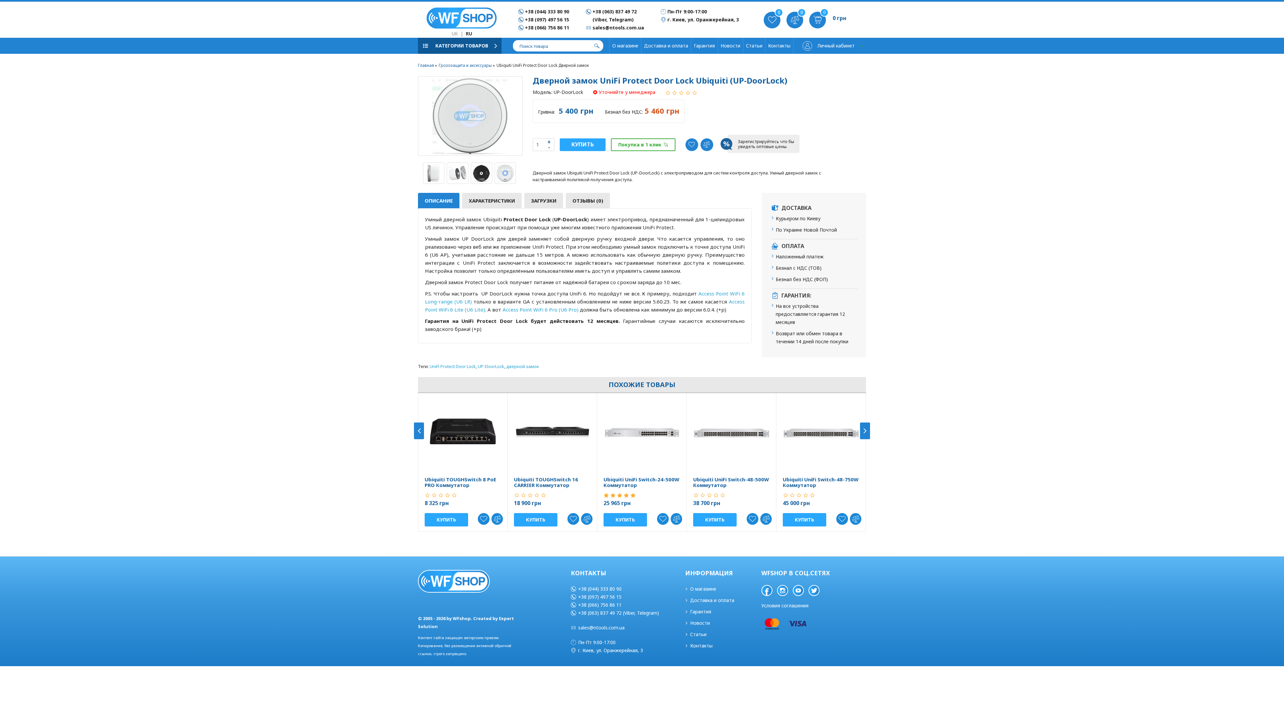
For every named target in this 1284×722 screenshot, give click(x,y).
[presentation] (419, 431)
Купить (582, 144)
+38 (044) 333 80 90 (547, 11)
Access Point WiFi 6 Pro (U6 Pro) (540, 309)
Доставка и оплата (666, 45)
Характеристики (492, 200)
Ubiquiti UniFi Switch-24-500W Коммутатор (641, 482)
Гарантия (704, 45)
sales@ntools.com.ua (601, 627)
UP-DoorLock (491, 366)
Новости (730, 45)
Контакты (779, 45)
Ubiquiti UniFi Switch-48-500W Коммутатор (731, 482)
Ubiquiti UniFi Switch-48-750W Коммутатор (821, 482)
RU (469, 33)
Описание (439, 200)
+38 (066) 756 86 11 (547, 27)
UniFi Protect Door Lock (453, 366)
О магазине (625, 45)
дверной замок (522, 366)
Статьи (754, 45)
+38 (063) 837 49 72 (615, 11)
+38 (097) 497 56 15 (547, 19)
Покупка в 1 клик (639, 144)
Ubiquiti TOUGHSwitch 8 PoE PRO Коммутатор (460, 482)
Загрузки (543, 200)
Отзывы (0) (587, 200)
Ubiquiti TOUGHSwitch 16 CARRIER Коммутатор (546, 482)
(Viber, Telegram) (613, 19)
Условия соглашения (785, 605)
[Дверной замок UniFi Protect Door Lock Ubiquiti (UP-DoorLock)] (470, 116)
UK (455, 33)
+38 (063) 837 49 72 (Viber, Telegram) (618, 613)
